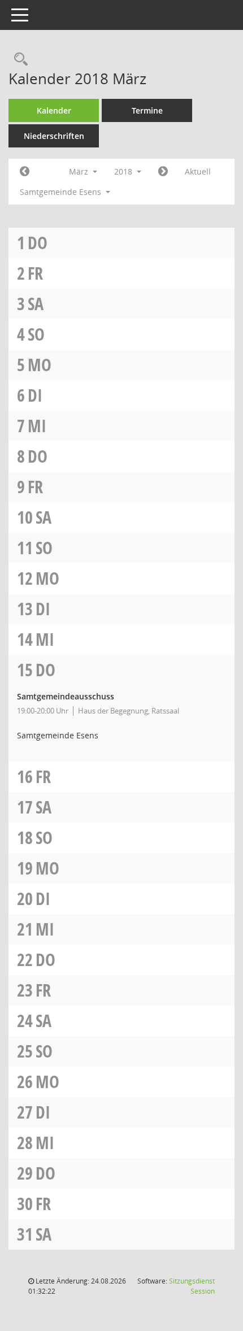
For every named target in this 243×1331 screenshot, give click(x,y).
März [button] (79, 171)
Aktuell (198, 171)
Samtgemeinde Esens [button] (61, 191)
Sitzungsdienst (192, 1286)
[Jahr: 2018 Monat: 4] (163, 172)
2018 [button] (124, 171)
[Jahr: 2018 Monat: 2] (24, 172)
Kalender (54, 110)
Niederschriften (54, 136)
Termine (147, 110)
